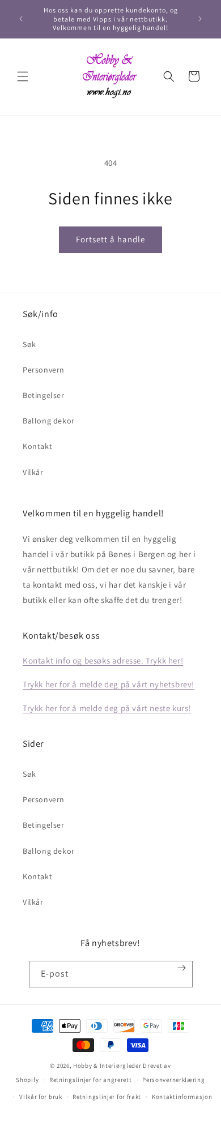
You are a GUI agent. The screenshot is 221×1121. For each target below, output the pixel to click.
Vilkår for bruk (40, 1097)
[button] (22, 76)
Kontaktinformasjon (182, 1097)
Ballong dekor (49, 421)
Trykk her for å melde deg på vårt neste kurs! (107, 708)
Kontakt (37, 446)
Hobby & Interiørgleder (107, 1065)
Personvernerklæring (173, 1080)
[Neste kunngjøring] (200, 18)
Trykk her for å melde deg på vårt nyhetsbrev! (108, 684)
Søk (29, 344)
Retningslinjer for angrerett (90, 1080)
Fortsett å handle (110, 239)
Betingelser (44, 395)
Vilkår (33, 472)
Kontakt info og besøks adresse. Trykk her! (103, 660)
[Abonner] (181, 968)
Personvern (44, 370)
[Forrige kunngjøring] (20, 18)
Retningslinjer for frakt (107, 1097)
